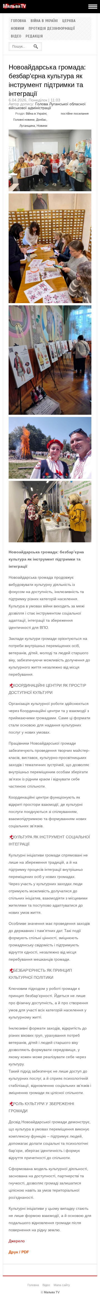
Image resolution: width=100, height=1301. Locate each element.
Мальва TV (51, 1292)
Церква (69, 21)
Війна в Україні (44, 21)
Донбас (41, 119)
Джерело (17, 1241)
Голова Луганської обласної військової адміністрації (47, 106)
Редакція (34, 36)
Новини (17, 28)
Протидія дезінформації (52, 28)
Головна (18, 21)
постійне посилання (75, 113)
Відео (16, 36)
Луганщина (27, 125)
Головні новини (23, 119)
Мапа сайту (62, 1285)
